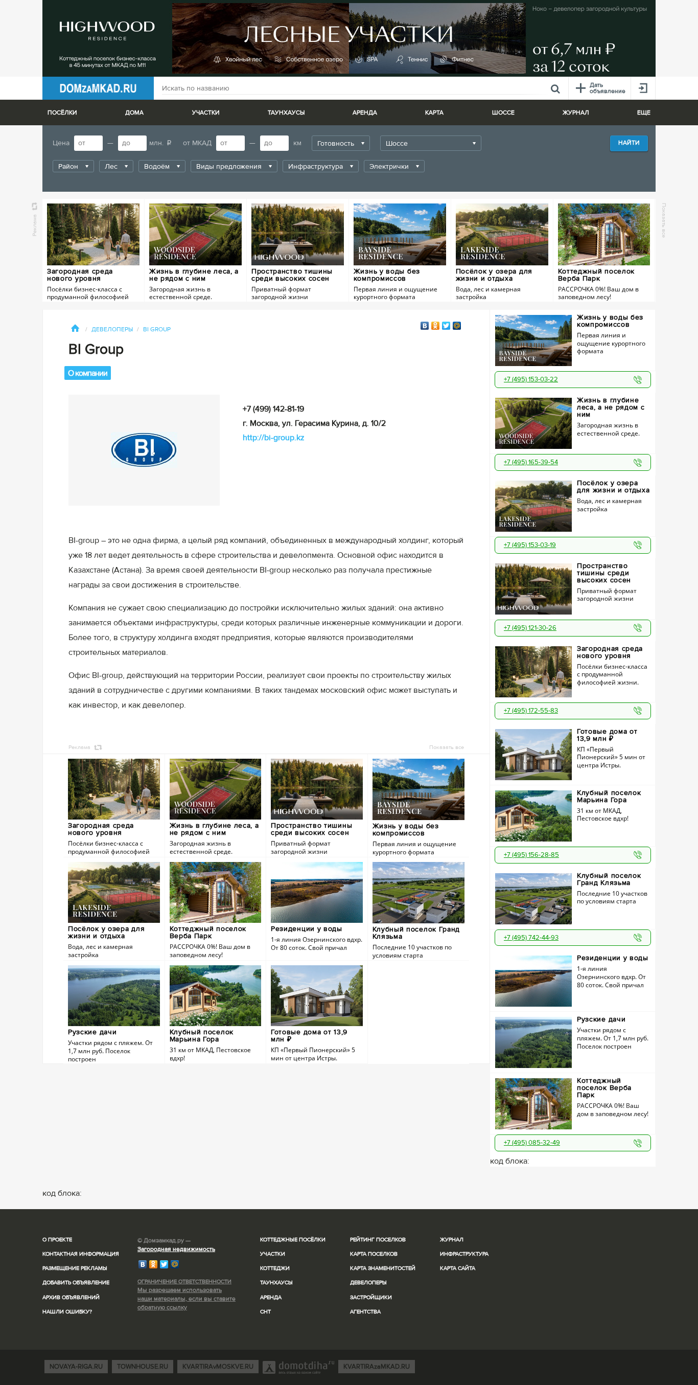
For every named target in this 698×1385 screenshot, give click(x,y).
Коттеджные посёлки (292, 1239)
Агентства (365, 1311)
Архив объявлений (71, 1297)
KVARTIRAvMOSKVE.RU (217, 1367)
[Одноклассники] (435, 325)
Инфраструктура (464, 1254)
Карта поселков (374, 1254)
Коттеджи (275, 1268)
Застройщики (371, 1297)
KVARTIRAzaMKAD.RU (376, 1367)
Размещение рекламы (74, 1268)
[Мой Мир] (457, 325)
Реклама (34, 225)
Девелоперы (368, 1282)
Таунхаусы (286, 113)
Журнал (451, 1239)
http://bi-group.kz (274, 438)
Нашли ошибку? (67, 1311)
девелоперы (112, 329)
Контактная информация (80, 1254)
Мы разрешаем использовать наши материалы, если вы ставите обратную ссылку (186, 1298)
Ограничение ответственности (184, 1281)
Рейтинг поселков (378, 1239)
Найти (629, 143)
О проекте (57, 1239)
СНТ (265, 1311)
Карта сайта (457, 1268)
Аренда (271, 1297)
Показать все (664, 220)
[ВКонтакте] (425, 325)
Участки (272, 1254)
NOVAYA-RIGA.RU (76, 1367)
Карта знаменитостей (382, 1268)
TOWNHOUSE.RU (142, 1367)
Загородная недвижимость (176, 1249)
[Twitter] (446, 325)
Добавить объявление (75, 1282)
